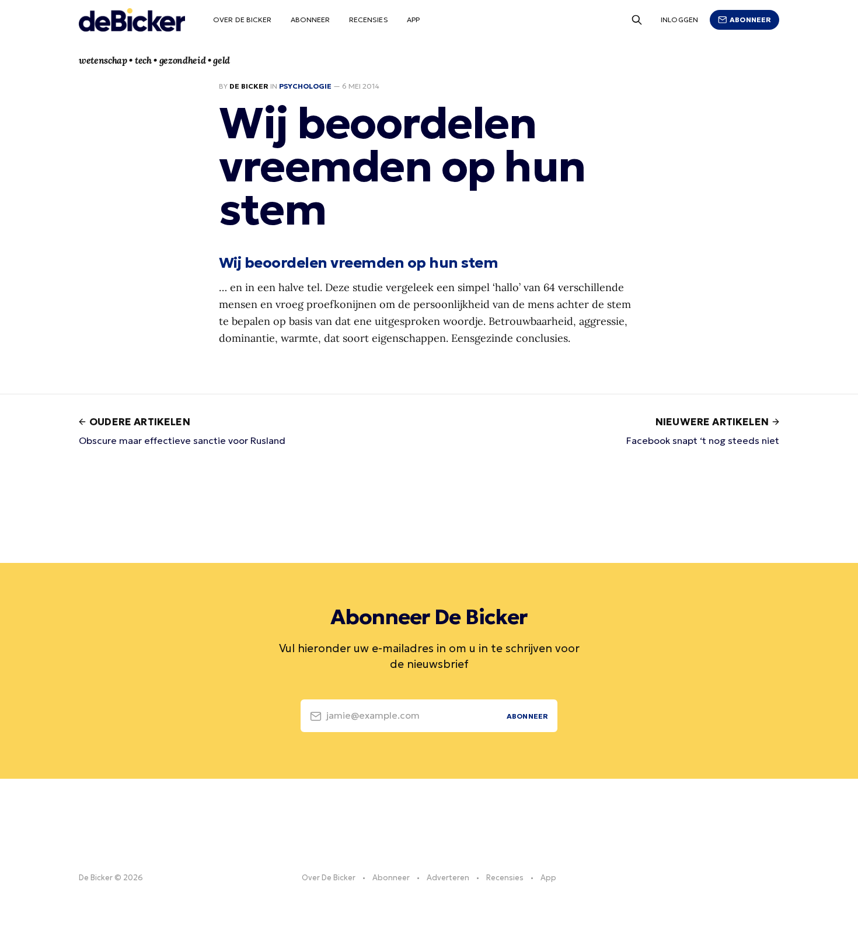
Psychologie (305, 86)
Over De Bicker (242, 19)
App (413, 19)
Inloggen (679, 19)
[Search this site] (637, 20)
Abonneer (310, 19)
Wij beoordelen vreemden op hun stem (358, 262)
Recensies (368, 19)
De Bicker (248, 86)
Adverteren (448, 878)
